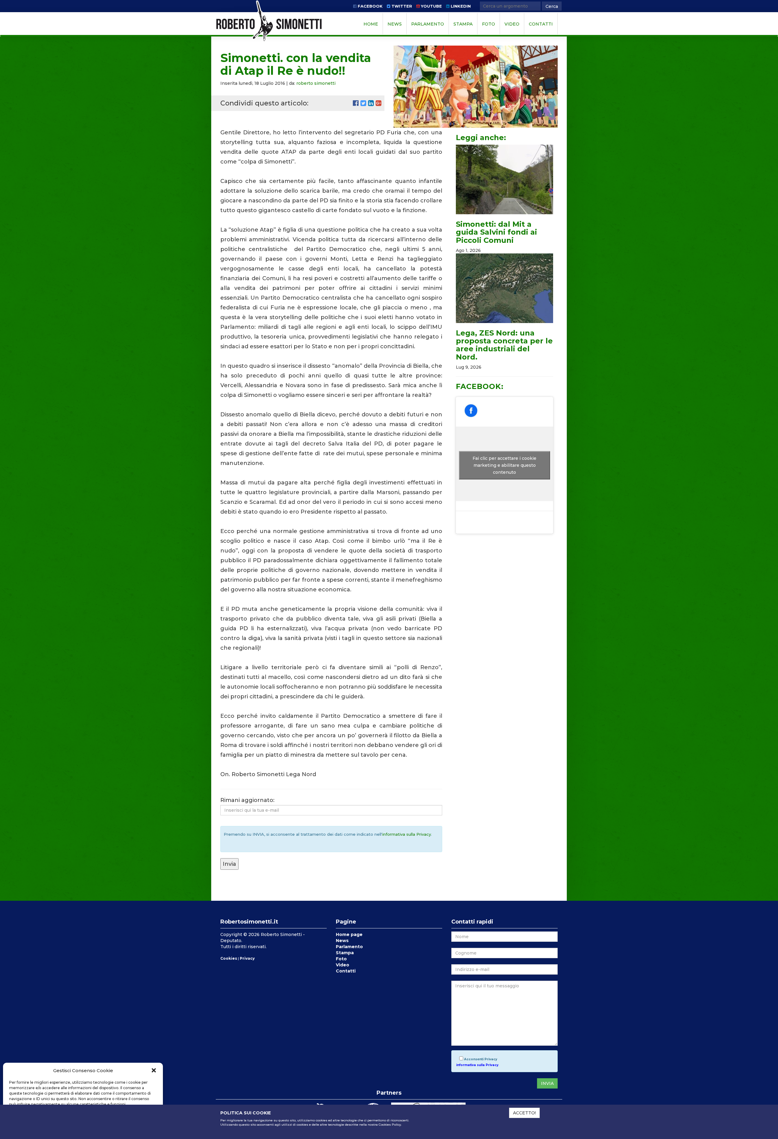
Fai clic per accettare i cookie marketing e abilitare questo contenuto (504, 465)
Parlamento (427, 24)
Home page (349, 934)
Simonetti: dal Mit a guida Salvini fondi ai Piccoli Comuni (496, 232)
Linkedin (460, 6)
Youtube (431, 6)
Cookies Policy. (390, 1125)
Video (511, 24)
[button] (154, 1070)
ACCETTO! (524, 1113)
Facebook (369, 6)
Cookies (228, 958)
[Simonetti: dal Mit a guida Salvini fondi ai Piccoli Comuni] (504, 179)
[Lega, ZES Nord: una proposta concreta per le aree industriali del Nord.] (504, 288)
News (394, 24)
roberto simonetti (316, 83)
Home (370, 24)
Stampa (463, 24)
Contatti (541, 24)
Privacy (247, 958)
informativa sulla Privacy (406, 834)
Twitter (401, 6)
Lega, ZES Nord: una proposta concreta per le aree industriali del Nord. (504, 345)
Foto (488, 24)
